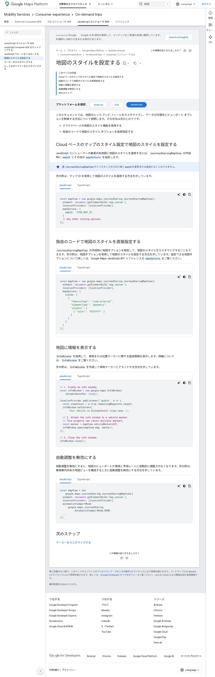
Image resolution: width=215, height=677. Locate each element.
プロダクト (72, 50)
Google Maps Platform (93, 50)
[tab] (65, 185)
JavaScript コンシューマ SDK (93, 21)
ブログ (105, 605)
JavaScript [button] (65, 185)
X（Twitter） (108, 626)
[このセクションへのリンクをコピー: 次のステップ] (83, 534)
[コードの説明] (179, 194)
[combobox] (154, 4)
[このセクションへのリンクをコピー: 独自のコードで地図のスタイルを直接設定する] (144, 242)
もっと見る (104, 4)
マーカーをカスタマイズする (73, 542)
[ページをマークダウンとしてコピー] (135, 63)
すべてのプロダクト (191, 656)
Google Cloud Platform (145, 656)
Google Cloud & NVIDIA (61, 626)
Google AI (169, 656)
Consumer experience (52, 14)
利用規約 (54, 670)
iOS (117, 104)
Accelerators (56, 621)
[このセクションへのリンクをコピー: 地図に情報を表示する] (99, 348)
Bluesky (105, 610)
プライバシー (69, 670)
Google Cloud (161, 631)
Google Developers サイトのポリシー (118, 575)
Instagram (106, 615)
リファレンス (122, 21)
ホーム (59, 50)
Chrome (158, 610)
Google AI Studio (162, 621)
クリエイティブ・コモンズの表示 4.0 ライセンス (120, 571)
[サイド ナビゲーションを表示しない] (40, 671)
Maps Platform (36, 4)
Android (98, 104)
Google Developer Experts (62, 615)
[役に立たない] (189, 50)
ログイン (206, 4)
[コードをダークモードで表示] (184, 194)
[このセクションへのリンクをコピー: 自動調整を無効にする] (99, 458)
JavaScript (136, 104)
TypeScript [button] (83, 185)
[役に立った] (184, 50)
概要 (6, 21)
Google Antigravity (163, 626)
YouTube (106, 631)
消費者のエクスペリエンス (73, 4)
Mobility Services (17, 14)
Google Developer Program (63, 605)
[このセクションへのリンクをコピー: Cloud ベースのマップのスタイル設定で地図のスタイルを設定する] (180, 145)
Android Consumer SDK (28, 21)
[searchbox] (22, 32)
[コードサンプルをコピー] (189, 194)
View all (158, 642)
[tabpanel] (124, 210)
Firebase (158, 615)
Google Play (160, 637)
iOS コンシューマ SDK (59, 21)
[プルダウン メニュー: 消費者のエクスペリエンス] (91, 4)
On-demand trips (88, 14)
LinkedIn (105, 621)
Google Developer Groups (62, 610)
